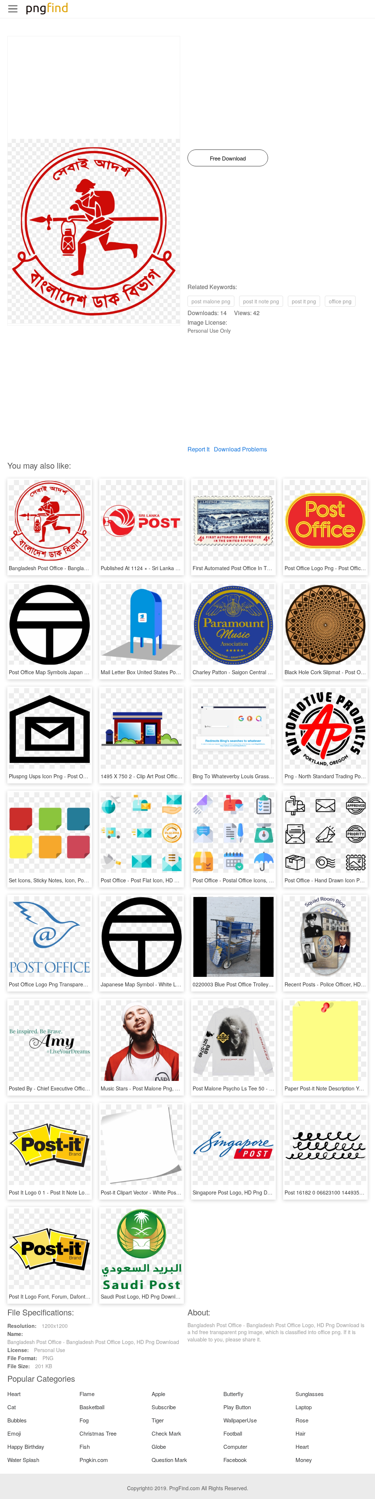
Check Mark (166, 1433)
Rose (302, 1420)
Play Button (237, 1407)
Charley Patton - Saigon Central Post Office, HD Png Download (265, 672)
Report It (198, 449)
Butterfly (233, 1394)
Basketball (91, 1407)
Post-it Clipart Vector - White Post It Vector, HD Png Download (172, 1192)
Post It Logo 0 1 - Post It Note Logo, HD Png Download (72, 1192)
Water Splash (23, 1459)
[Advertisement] (94, 87)
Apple (158, 1394)
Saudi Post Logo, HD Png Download (142, 1296)
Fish (84, 1446)
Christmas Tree (97, 1433)
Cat (11, 1407)
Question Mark (169, 1459)
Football (232, 1433)
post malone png (211, 301)
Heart (14, 1394)
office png (340, 301)
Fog (84, 1420)
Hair (300, 1433)
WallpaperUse (240, 1420)
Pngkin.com (93, 1459)
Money (304, 1459)
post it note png (261, 301)
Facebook (235, 1459)
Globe (159, 1446)
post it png (304, 301)
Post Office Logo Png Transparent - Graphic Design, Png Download (87, 984)
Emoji (14, 1433)
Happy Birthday (25, 1446)
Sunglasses (310, 1394)
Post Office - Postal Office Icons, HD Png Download (252, 880)
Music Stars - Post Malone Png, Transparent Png (157, 1088)
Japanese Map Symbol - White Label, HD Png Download (166, 984)
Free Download (228, 158)
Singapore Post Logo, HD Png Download (240, 1192)
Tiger (158, 1420)
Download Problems (240, 449)
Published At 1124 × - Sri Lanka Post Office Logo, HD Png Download (180, 568)
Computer (235, 1446)
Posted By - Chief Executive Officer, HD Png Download (72, 1088)
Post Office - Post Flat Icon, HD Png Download (154, 880)
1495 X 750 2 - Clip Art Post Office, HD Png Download (163, 776)
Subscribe (164, 1407)
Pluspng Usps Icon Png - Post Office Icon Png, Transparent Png (82, 776)
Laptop (304, 1407)
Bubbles (17, 1420)
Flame (86, 1394)
